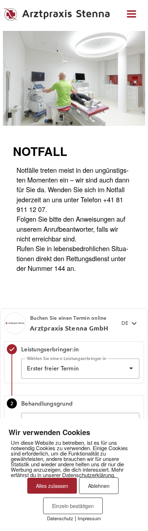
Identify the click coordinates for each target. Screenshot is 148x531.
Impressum (89, 518)
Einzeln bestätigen (73, 505)
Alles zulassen (52, 485)
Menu (131, 13)
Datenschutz (60, 518)
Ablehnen (99, 485)
